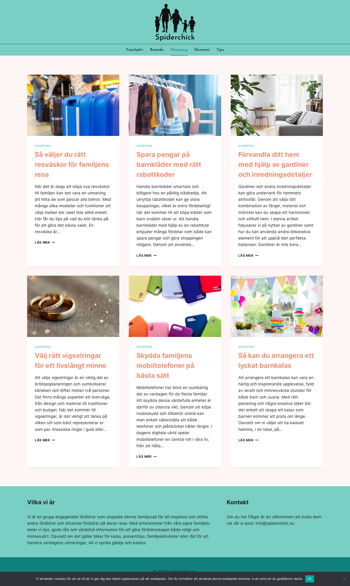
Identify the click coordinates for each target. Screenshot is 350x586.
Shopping (178, 50)
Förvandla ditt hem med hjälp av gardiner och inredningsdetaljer (275, 164)
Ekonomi (202, 50)
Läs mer (45, 242)
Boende (157, 50)
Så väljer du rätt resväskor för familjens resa (72, 164)
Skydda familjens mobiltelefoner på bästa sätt (165, 365)
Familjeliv (134, 50)
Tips (220, 50)
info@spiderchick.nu (274, 523)
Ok (310, 579)
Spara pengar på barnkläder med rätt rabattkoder (168, 164)
